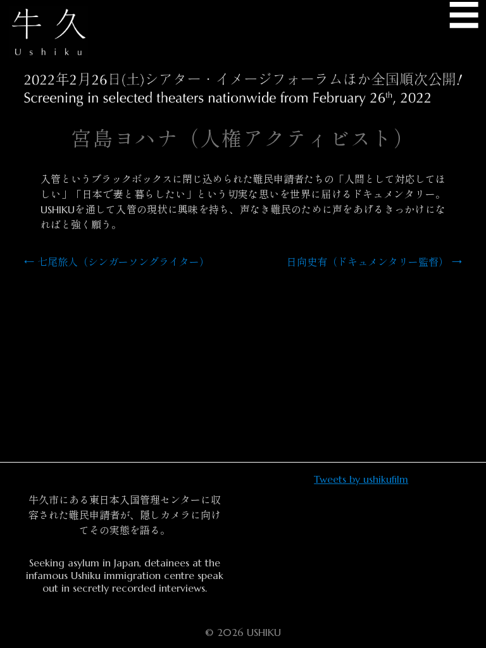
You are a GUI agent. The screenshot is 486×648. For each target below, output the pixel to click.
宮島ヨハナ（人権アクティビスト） (243, 139)
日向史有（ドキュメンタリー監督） (374, 262)
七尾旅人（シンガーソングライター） (116, 262)
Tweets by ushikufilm (361, 479)
